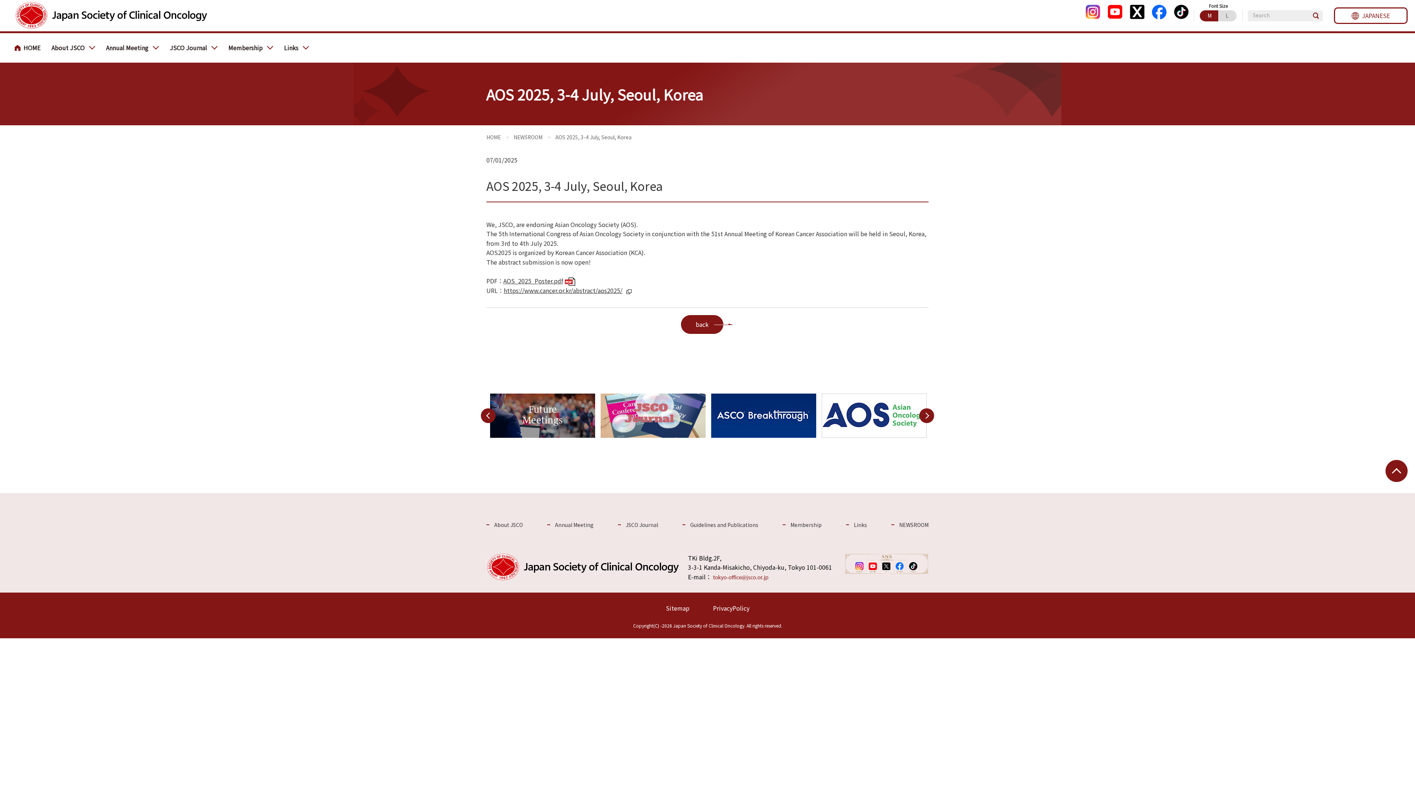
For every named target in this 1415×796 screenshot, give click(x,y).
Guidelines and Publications (724, 524)
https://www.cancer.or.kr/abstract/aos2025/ (563, 290)
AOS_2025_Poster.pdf (533, 280)
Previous (488, 415)
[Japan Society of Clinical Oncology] (111, 15)
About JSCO (68, 47)
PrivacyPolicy (731, 608)
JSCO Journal (188, 47)
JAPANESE (1376, 15)
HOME (29, 48)
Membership (245, 47)
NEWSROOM (528, 137)
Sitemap (677, 608)
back (702, 324)
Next (927, 415)
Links (291, 47)
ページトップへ (1397, 471)
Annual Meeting (127, 47)
